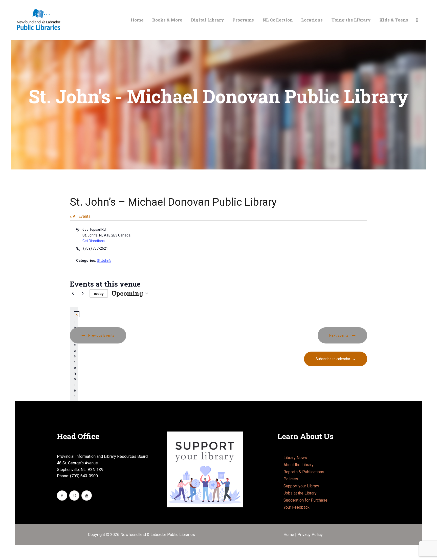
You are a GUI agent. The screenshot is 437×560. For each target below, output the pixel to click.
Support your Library (301, 486)
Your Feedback (296, 507)
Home (289, 534)
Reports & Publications (303, 471)
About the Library (298, 464)
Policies (290, 479)
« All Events (80, 216)
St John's (104, 261)
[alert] (74, 383)
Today (99, 293)
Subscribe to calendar (333, 359)
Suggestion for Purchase (305, 500)
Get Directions (93, 241)
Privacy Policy (310, 534)
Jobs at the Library (300, 493)
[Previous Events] (73, 293)
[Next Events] (83, 293)
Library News (295, 457)
